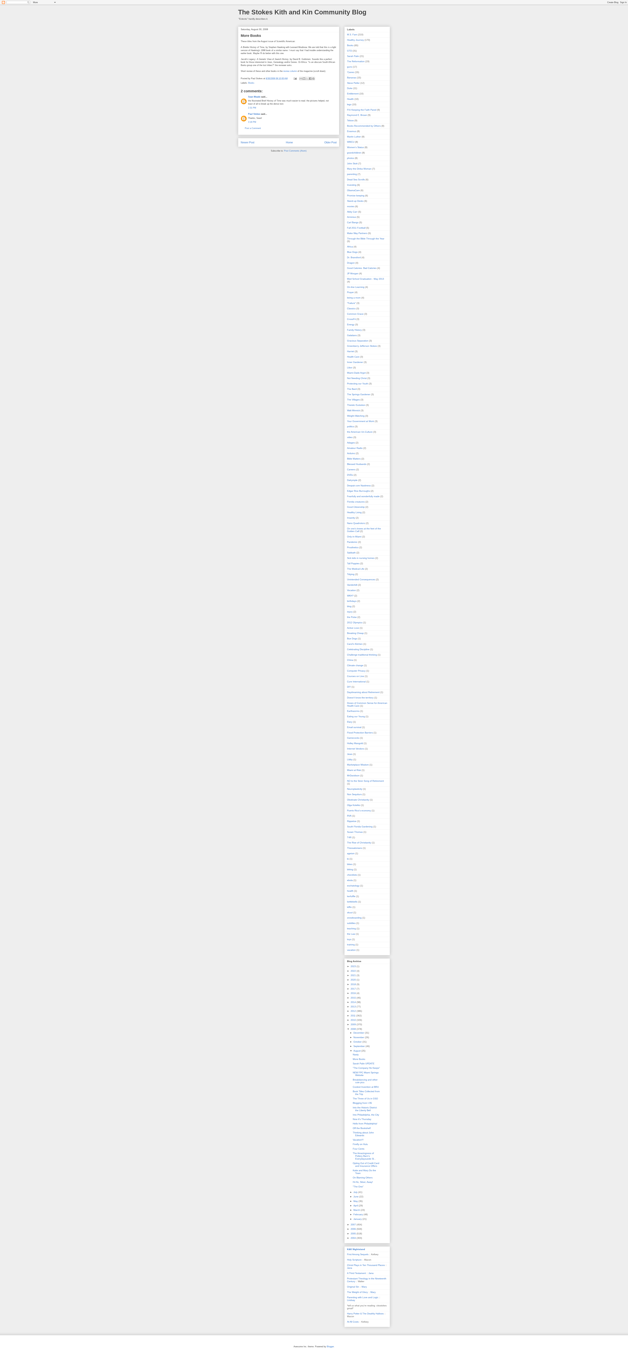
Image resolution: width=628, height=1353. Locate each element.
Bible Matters (354, 458)
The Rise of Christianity (359, 842)
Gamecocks (353, 738)
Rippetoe (351, 821)
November (359, 1037)
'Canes (350, 72)
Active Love (353, 628)
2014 (354, 1002)
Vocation (351, 590)
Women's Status (355, 147)
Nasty (356, 1054)
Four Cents (358, 1148)
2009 (354, 1024)
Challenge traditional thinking (362, 654)
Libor (349, 367)
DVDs (350, 475)
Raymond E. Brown (357, 115)
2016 (354, 993)
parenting (352, 174)
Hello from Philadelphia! (365, 1123)
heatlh (350, 891)
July (355, 1192)
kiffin (349, 907)
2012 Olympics (354, 622)
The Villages (353, 399)
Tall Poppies (353, 563)
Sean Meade (254, 97)
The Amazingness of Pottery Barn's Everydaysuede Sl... (364, 1156)
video (350, 437)
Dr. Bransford (354, 257)
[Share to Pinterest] (313, 78)
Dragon (351, 263)
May (355, 1201)
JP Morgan (352, 273)
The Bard (352, 389)
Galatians (352, 335)
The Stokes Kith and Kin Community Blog (302, 12)
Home (289, 142)
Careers (351, 469)
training (351, 944)
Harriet (350, 351)
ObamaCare (353, 190)
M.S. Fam (352, 34)
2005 (354, 1233)
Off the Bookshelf (362, 1128)
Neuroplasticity (354, 789)
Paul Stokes (254, 114)
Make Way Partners (357, 233)
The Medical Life (355, 569)
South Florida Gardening (360, 826)
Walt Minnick (353, 410)
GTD (349, 50)
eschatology (353, 885)
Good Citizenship (356, 507)
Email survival (354, 727)
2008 (354, 1029)
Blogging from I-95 (362, 1103)
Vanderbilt (352, 585)
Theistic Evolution (356, 405)
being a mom (354, 297)
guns (349, 66)
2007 (354, 1224)
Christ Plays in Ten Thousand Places (366, 1265)
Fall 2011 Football (356, 227)
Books (251, 83)
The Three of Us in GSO (365, 1098)
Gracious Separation (357, 340)
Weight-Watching (356, 416)
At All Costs (353, 1321)
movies (350, 206)
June (356, 1196)
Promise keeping (355, 195)
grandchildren (354, 152)
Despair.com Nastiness (359, 485)
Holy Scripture (354, 1259)
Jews (349, 754)
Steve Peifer (353, 83)
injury (350, 611)
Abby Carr (352, 211)
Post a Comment (253, 128)
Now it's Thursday (362, 1119)
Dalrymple (352, 480)
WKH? (350, 595)
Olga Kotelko (353, 805)
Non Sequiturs (354, 794)
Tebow (350, 120)
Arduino (351, 453)
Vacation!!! (358, 1139)
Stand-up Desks (355, 201)
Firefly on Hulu (360, 1144)
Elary (349, 722)
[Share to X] (307, 78)
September (359, 1046)
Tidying (350, 574)
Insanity (351, 517)
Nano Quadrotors (356, 523)
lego (349, 104)
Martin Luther (354, 136)
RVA (349, 815)
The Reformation (356, 61)
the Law (351, 934)
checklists (352, 875)
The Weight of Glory (357, 1292)
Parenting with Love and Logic (362, 1297)
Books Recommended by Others (364, 126)
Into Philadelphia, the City (366, 1114)
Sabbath (351, 552)
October (357, 1041)
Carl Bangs (352, 222)
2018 (354, 984)
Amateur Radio (355, 448)
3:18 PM (252, 122)
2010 (354, 1020)
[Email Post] (295, 78)
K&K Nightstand (356, 1249)
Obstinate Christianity (358, 799)
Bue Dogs (352, 638)
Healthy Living (354, 512)
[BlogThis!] (304, 78)
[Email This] (301, 78)
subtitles (351, 923)
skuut (350, 912)
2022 (354, 971)
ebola (350, 880)
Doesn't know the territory (360, 697)
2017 (354, 988)
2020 (354, 979)
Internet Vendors (355, 748)
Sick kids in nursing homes (361, 558)
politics (350, 426)
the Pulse (352, 617)
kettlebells (352, 901)
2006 (354, 1229)
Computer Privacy (356, 670)
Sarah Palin (353, 56)
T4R (349, 837)
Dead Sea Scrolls (356, 179)
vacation (351, 950)
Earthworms (353, 711)
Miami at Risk (354, 770)
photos (350, 158)
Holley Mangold (355, 743)
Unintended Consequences (361, 579)
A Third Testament (356, 1273)
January (357, 1219)
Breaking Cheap (355, 633)
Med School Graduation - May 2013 (365, 279)
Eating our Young (356, 716)
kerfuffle (351, 896)
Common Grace (355, 314)
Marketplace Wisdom (358, 764)
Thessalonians (354, 848)
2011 (353, 1015)
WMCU (350, 142)
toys (349, 939)
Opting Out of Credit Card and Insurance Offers (366, 1164)
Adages (351, 442)
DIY (349, 687)
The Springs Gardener (358, 394)
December (359, 1032)
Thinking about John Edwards (363, 1134)
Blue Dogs (352, 252)
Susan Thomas (355, 832)
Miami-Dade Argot (356, 372)
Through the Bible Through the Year (365, 238)
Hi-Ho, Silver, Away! (363, 1182)
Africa (350, 246)
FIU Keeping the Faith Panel (361, 109)
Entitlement (353, 93)
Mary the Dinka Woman (359, 168)
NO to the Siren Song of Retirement (365, 781)
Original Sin (353, 1286)
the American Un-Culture (360, 432)
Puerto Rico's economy (359, 810)
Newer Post (247, 142)
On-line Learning (355, 287)
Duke (349, 88)
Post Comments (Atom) (295, 151)
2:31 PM (252, 108)
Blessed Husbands (356, 464)
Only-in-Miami (354, 536)
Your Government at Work (360, 421)
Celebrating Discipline (358, 649)
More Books (359, 1059)
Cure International (356, 681)
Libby (350, 759)
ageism (351, 853)
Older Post (330, 142)
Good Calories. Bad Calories (361, 268)
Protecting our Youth (357, 383)
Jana (349, 1268)
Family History (354, 330)
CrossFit (351, 319)
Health (350, 99)
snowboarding (354, 917)
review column (290, 71)
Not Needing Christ (357, 378)
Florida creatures (356, 501)
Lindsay (351, 1300)
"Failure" (351, 303)
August (357, 1050)
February (358, 1214)
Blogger (330, 1346)
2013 (354, 1006)
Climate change (355, 665)
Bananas (351, 77)
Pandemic (352, 542)
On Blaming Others (363, 1177)
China (350, 660)
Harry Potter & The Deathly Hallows (365, 1313)
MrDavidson (353, 775)
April (356, 1205)
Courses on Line (355, 676)
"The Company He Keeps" (366, 1068)
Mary (364, 1286)
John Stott (352, 163)
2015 (354, 997)
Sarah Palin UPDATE (363, 1063)
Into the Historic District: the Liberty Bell (365, 1109)
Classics (351, 308)
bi (348, 858)
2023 (354, 966)
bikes (349, 864)
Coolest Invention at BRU (366, 1087)
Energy (350, 324)
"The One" (358, 1186)
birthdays (352, 601)
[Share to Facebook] (310, 78)
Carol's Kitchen (355, 644)
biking (350, 869)
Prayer (350, 292)
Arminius (351, 217)
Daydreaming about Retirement (363, 692)
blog (349, 606)
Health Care (353, 356)
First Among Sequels (357, 1254)
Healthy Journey (355, 40)
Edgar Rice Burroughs (358, 491)
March (357, 1210)
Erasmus (351, 131)
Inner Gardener (355, 362)
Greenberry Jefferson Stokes (362, 346)
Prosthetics (352, 547)
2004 (354, 1238)
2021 (354, 975)
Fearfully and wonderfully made (363, 496)
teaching (351, 928)
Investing (351, 185)
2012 (354, 1011)
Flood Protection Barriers (360, 732)
